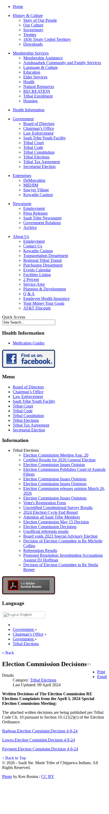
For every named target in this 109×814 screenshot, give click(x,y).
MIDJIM (30, 185)
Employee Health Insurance (46, 298)
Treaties (29, 34)
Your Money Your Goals (43, 303)
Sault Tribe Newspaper (42, 218)
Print (101, 672)
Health (28, 81)
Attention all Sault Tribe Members (51, 517)
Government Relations (42, 222)
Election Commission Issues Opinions (55, 479)
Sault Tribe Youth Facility (44, 138)
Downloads (33, 44)
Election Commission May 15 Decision (56, 522)
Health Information (28, 110)
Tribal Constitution (38, 152)
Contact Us (32, 246)
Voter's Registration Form (44, 503)
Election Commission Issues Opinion (54, 464)
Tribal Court (33, 142)
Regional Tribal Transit (42, 260)
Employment (34, 208)
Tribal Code (33, 147)
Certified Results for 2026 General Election (59, 460)
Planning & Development (44, 289)
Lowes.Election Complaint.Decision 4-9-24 (38, 740)
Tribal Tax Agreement (41, 162)
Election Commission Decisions (49, 526)
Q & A (29, 293)
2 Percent (31, 279)
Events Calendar (37, 270)
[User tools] (89, 664)
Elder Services (35, 77)
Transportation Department (45, 255)
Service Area (34, 284)
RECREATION (36, 91)
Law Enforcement (38, 133)
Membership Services (31, 53)
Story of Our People (40, 20)
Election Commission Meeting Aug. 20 (55, 455)
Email (102, 676)
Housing (30, 101)
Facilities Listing (37, 274)
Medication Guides (28, 343)
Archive (30, 227)
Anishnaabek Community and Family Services (62, 62)
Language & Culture (40, 67)
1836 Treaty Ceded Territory (47, 39)
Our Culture (33, 25)
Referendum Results (40, 550)
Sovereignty (33, 30)
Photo (7, 776)
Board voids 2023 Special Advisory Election (60, 536)
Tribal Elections (36, 157)
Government (23, 119)
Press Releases (35, 213)
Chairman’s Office (38, 128)
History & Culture (28, 15)
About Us (21, 236)
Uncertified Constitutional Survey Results (58, 507)
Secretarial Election (39, 166)
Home (18, 6)
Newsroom (22, 203)
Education (31, 72)
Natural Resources (38, 86)
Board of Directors (38, 123)
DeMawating (34, 180)
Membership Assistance (43, 58)
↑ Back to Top (14, 758)
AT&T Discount (37, 308)
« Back (8, 653)
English (25, 615)
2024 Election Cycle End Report (50, 512)
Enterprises (22, 175)
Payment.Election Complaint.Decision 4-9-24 (40, 749)
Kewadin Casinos (38, 194)
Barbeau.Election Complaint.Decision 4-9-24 (40, 731)
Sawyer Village (36, 190)
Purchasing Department (42, 265)
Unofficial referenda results (46, 531)
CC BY (47, 776)
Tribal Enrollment (38, 96)
